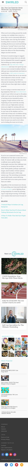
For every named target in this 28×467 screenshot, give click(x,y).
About (3, 426)
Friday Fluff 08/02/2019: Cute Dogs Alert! (9, 371)
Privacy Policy (5, 439)
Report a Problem (6, 449)
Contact (3, 445)
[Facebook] (6, 464)
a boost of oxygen (6, 189)
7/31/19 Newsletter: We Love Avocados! (9, 395)
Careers (3, 429)
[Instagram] (15, 454)
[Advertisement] (14, 235)
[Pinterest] (17, 464)
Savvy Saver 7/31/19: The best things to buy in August (10, 383)
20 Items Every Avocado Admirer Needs (8, 412)
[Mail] (21, 464)
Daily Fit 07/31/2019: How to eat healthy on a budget (9, 407)
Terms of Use (5, 437)
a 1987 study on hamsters (17, 73)
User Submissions (6, 447)
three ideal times (21, 92)
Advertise (4, 431)
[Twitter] (11, 464)
